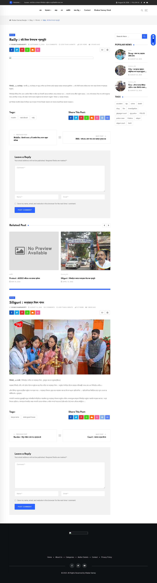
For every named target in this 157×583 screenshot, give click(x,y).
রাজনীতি (68, 10)
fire (124, 108)
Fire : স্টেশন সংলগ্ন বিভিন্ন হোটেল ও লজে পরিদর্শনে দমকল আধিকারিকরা (136, 87)
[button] (104, 225)
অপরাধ (129, 50)
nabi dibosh (24, 118)
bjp (127, 104)
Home (49, 557)
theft (130, 123)
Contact (87, 10)
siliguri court (120, 123)
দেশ (62, 10)
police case (120, 118)
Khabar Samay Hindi (102, 10)
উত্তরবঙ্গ (47, 10)
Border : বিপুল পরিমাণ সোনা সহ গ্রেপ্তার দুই (27, 437)
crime (133, 104)
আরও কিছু (76, 10)
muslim (13, 118)
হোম (40, 10)
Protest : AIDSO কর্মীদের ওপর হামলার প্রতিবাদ (24, 278)
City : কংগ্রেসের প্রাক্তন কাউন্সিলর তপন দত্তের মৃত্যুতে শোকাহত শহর (136, 71)
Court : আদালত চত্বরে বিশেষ (96, 437)
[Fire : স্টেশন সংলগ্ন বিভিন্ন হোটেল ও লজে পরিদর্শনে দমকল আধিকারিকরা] (120, 86)
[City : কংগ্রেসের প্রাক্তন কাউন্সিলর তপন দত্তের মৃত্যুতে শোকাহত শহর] (120, 70)
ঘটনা (67, 274)
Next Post (99, 136)
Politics (130, 118)
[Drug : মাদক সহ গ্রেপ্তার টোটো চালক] (120, 54)
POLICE (142, 113)
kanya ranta (15, 417)
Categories (70, 557)
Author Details (83, 557)
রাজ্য (56, 10)
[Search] (142, 10)
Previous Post (21, 135)
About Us (58, 557)
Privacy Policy (106, 557)
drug (118, 108)
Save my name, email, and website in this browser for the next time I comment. (46, 204)
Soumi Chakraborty (18, 44)
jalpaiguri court (121, 113)
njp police (133, 113)
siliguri (138, 118)
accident (119, 104)
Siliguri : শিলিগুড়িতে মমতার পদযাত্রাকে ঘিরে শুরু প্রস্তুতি (78, 278)
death (140, 104)
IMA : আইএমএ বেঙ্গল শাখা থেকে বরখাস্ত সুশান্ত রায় (91, 139)
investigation (132, 108)
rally (33, 118)
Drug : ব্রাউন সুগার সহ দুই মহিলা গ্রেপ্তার (34, 2)
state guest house (29, 417)
